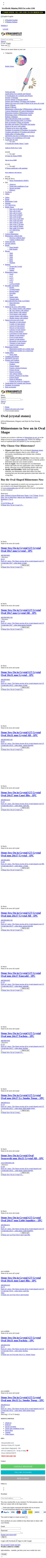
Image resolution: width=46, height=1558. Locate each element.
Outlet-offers (9, 134)
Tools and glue (10, 92)
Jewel (11, 274)
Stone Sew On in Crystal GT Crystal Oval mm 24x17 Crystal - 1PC (21, 854)
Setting (11, 270)
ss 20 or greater (14, 284)
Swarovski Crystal (15, 266)
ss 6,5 (11, 278)
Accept (4, 1554)
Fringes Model (14, 366)
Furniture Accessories (12, 130)
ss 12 (11, 276)
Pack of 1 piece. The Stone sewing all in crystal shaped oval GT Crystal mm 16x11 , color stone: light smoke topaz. (22, 1409)
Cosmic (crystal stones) (17, 324)
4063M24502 (5, 1041)
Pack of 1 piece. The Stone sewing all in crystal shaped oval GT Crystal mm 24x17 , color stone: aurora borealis (22, 925)
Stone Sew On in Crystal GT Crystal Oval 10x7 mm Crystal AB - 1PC (21, 611)
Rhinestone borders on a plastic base (21, 349)
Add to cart (25, 565)
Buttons (7, 117)
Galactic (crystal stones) (17, 330)
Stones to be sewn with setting (15, 126)
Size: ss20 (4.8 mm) (16, 220)
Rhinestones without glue (13, 109)
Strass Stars (13, 354)
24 (4, 503)
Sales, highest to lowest (9, 495)
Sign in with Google (25, 1541)
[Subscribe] (22, 1498)
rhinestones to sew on (32, 437)
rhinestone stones (37, 450)
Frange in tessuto (15, 372)
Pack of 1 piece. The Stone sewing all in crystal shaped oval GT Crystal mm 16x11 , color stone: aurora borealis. (22, 744)
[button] (8, 53)
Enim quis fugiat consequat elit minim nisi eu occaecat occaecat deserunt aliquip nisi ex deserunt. (21, 1508)
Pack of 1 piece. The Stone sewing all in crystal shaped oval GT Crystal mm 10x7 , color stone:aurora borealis (22, 624)
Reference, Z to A (7, 499)
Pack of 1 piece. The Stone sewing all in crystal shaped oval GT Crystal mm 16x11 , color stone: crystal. (22, 684)
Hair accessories (10, 122)
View (2, 1293)
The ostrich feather (15, 374)
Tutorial (7, 1432)
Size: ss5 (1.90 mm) (16, 209)
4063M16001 (5, 679)
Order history (9, 1434)
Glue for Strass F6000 (11, 160)
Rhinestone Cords (11, 201)
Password (4, 1530)
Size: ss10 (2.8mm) (15, 215)
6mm (11, 259)
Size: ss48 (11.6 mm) (16, 228)
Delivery (12, 190)
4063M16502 (5, 1345)
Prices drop (9, 1430)
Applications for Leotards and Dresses (18, 94)
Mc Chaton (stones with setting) (20, 308)
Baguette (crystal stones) (17, 322)
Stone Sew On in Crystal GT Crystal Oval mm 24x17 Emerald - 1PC (21, 974)
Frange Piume (14, 377)
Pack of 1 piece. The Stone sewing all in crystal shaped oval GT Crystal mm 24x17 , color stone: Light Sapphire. (22, 1230)
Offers (7, 197)
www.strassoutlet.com (19, 439)
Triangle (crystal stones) (17, 343)
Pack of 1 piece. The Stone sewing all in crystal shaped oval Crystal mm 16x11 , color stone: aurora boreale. (21, 1169)
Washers (12, 263)
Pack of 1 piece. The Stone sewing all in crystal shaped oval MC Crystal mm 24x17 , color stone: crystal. (22, 865)
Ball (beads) (13, 249)
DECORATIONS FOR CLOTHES (17, 119)
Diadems (12, 305)
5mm (11, 257)
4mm (11, 255)
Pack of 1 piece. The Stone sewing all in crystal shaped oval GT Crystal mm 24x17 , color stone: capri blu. (22, 804)
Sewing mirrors (10, 99)
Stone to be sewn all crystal (14, 103)
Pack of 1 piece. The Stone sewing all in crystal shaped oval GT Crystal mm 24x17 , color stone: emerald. (22, 985)
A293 (11, 232)
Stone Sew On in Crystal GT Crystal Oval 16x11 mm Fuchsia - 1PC (21, 1339)
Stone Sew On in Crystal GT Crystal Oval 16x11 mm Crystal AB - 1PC (21, 734)
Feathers (12, 364)
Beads (7, 105)
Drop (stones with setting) (18, 312)
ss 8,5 (11, 280)
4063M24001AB (7, 920)
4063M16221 (5, 1405)
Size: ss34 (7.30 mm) (16, 224)
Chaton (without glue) (16, 240)
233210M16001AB (7, 1163)
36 (6, 503)
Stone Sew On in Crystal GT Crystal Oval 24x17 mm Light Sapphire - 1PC (21, 1219)
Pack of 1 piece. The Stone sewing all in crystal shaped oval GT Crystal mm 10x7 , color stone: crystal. (22, 562)
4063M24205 (5, 980)
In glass (12, 268)
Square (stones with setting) (18, 316)
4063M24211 (5, 1225)
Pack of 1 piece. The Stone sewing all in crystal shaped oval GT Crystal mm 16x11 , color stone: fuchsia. (22, 1350)
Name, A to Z (29, 495)
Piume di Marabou (15, 379)
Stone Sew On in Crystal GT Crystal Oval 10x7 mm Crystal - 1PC (21, 549)
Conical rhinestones (11, 111)
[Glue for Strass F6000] (13, 156)
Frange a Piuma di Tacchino (18, 375)
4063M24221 (5, 1103)
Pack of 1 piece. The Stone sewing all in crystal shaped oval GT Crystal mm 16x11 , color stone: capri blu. (22, 1290)
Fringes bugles (14, 362)
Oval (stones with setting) (18, 314)
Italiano (14, 22)
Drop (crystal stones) (16, 331)
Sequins (7, 97)
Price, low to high (7, 497)
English (15, 20)
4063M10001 (5, 555)
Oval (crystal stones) (16, 337)
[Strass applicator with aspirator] (16, 168)
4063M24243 (5, 800)
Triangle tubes (14, 299)
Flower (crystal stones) (17, 328)
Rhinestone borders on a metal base (21, 351)
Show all (10, 503)
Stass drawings (14, 303)
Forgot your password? (8, 1535)
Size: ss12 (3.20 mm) (16, 219)
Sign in (4, 1537)
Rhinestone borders (11, 113)
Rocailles (12, 293)
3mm (11, 253)
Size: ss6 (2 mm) (15, 211)
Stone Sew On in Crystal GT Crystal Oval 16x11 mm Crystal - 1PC (21, 673)
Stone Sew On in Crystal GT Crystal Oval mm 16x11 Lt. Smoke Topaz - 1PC (22, 1399)
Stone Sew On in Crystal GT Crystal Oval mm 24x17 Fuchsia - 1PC (21, 1034)
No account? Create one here (10, 1545)
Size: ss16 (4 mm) (15, 217)
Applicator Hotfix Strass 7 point (13, 147)
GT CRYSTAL (10, 205)
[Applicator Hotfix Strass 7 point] (16, 143)
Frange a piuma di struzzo (18, 368)
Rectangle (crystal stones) (18, 341)
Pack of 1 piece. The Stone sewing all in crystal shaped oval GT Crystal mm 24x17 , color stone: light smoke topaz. (22, 1107)
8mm (11, 261)
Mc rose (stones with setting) (19, 310)
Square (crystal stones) (17, 339)
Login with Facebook (8, 1541)
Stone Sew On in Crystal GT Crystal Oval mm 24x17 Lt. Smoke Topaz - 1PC (22, 1097)
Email (3, 1526)
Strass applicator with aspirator (13, 172)
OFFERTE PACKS (12, 136)
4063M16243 (5, 1285)
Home (7, 199)
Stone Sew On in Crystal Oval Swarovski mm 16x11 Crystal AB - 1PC (22, 1157)
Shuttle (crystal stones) (17, 335)
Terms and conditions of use (18, 186)
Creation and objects (12, 132)
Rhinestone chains (11, 115)
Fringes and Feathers (12, 101)
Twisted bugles (14, 289)
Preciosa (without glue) (17, 238)
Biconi (7, 107)
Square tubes (13, 297)
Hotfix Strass (9, 66)
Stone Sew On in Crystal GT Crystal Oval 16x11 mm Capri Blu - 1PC (21, 1279)
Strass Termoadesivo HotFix (19, 180)
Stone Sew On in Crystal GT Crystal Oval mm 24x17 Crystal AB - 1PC (21, 914)
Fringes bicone (14, 370)
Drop (11, 295)
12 (2, 503)
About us (12, 184)
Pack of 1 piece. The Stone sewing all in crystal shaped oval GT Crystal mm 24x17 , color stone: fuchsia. (22, 1047)
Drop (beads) (13, 247)
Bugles (11, 287)
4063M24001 (5, 860)
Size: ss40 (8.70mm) (16, 226)
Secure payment (14, 188)
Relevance (20, 495)
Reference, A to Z (32, 497)
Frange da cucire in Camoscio (19, 381)
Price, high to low (19, 497)
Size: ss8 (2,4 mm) (15, 213)
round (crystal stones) (16, 345)
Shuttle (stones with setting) (18, 318)
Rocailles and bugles (12, 124)
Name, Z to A (38, 495)
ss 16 (11, 282)
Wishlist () (4, 25)
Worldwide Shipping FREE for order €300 (18, 8)
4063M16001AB (7, 740)
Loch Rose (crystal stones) (18, 333)
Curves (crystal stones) (17, 326)
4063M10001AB (7, 617)
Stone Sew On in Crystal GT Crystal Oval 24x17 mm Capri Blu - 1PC (21, 794)
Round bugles (14, 291)
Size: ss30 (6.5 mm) (16, 222)
